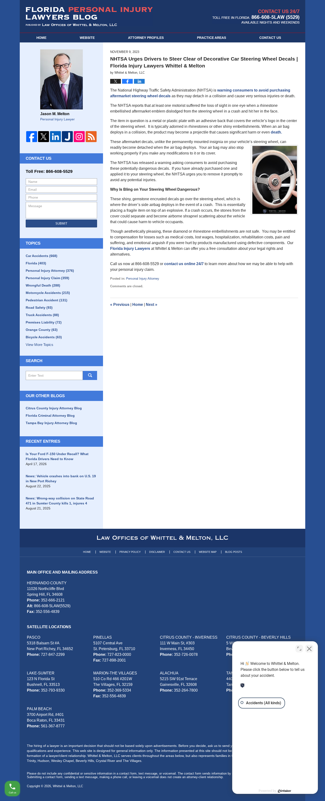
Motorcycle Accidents (48, 293)
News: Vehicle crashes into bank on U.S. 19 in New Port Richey (61, 478)
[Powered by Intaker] (284, 791)
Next (151, 305)
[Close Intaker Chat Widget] (309, 648)
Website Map (208, 551)
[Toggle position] (299, 648)
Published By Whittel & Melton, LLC (256, 17)
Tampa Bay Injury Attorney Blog (51, 423)
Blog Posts (233, 551)
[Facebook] (32, 136)
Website (87, 38)
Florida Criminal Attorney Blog (50, 415)
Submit (61, 223)
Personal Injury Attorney (142, 278)
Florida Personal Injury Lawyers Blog (89, 16)
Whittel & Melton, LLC (68, 786)
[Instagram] (79, 136)
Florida (36, 263)
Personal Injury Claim (47, 278)
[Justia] (67, 136)
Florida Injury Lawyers (130, 248)
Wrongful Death (43, 285)
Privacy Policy (130, 551)
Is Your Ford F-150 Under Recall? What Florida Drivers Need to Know (57, 456)
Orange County (42, 330)
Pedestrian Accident (46, 300)
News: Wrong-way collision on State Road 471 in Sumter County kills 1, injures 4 (60, 500)
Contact (270, 38)
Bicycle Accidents (44, 337)
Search (90, 375)
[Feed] (91, 136)
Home (41, 38)
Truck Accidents (42, 315)
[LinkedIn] (55, 136)
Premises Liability (44, 322)
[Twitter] (43, 136)
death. (276, 132)
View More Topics (39, 345)
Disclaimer (157, 551)
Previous (119, 305)
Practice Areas (211, 38)
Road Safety (39, 307)
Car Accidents (41, 256)
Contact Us (38, 158)
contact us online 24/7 (184, 264)
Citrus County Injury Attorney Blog (54, 408)
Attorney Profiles (146, 38)
